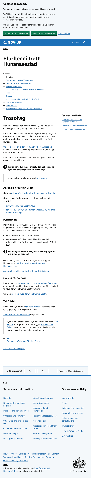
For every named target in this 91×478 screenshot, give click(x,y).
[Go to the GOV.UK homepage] (12, 42)
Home (5, 48)
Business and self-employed (16, 411)
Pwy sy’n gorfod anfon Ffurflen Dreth (20, 80)
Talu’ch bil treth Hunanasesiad (73, 130)
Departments (68, 398)
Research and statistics (72, 413)
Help (5, 453)
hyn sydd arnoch (32, 306)
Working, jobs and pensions (45, 438)
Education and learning (43, 398)
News (64, 403)
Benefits (7, 398)
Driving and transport (13, 438)
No (45, 371)
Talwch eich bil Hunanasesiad (16, 314)
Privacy (13, 453)
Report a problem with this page (71, 371)
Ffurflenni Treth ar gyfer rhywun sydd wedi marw (24, 108)
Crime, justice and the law (15, 428)
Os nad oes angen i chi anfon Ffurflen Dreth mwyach (26, 90)
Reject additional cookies (44, 33)
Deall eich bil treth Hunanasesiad (74, 126)
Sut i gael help (11, 105)
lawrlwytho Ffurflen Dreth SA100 (20, 206)
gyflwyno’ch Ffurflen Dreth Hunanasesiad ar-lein (33, 193)
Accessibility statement (38, 453)
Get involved (67, 436)
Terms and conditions (13, 457)
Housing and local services (45, 416)
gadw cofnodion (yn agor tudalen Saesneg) (37, 283)
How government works (72, 431)
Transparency (68, 426)
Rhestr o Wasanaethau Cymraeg (39, 457)
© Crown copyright (79, 471)
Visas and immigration (42, 433)
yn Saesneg (41, 178)
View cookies (64, 33)
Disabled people (10, 433)
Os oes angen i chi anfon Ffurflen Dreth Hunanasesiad (27, 147)
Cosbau (9, 96)
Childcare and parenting (14, 416)
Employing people (41, 403)
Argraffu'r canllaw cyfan (14, 348)
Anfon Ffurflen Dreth (14, 86)
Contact (55, 453)
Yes (32, 371)
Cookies (22, 453)
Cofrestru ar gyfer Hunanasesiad (18, 83)
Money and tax (39, 421)
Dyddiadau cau (11, 93)
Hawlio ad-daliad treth (14, 102)
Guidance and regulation (73, 408)
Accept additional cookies (16, 33)
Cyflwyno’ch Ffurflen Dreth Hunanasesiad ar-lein (72, 120)
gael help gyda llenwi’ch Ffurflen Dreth (28, 294)
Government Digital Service (15, 460)
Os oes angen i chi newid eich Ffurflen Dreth (22, 99)
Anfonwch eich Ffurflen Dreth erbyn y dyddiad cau (26, 271)
